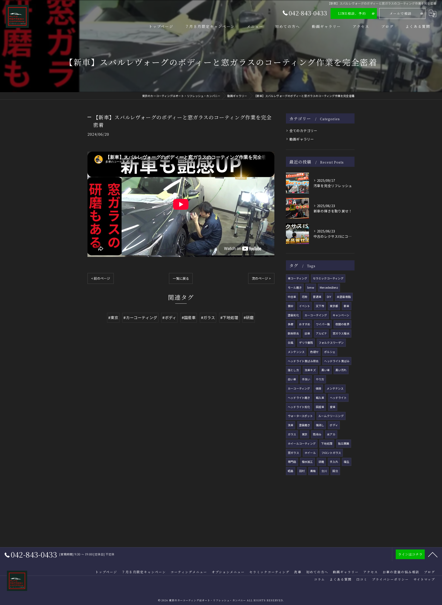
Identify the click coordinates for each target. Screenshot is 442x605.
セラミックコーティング (328, 278)
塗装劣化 (293, 315)
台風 (290, 342)
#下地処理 (229, 317)
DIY (329, 297)
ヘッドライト (338, 397)
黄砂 (290, 306)
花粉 (304, 297)
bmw (310, 287)
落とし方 (293, 370)
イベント (304, 306)
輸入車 (320, 397)
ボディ (334, 425)
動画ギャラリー (301, 139)
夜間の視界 (342, 324)
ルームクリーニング (331, 416)
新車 (346, 306)
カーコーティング (299, 388)
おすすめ (304, 324)
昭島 (290, 471)
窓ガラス (293, 453)
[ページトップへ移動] (432, 554)
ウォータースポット (300, 416)
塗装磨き (304, 425)
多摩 (290, 324)
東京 (304, 434)
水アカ (331, 434)
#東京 (113, 317)
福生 (346, 462)
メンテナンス (335, 388)
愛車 (332, 407)
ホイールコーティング (302, 443)
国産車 (320, 407)
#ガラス (208, 317)
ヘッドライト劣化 (299, 407)
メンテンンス (296, 352)
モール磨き (295, 287)
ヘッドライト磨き (299, 397)
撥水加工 (307, 462)
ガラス (292, 434)
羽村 (302, 471)
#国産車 (189, 317)
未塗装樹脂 (344, 297)
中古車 (292, 297)
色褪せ (314, 352)
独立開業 (343, 443)
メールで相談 (401, 13)
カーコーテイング (316, 315)
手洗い (306, 379)
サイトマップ (424, 579)
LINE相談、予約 (352, 13)
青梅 (313, 471)
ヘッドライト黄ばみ (336, 361)
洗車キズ (310, 370)
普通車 (317, 297)
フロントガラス (331, 453)
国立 (335, 471)
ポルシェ (329, 352)
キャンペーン (341, 315)
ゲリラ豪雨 (306, 342)
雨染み (317, 434)
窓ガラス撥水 (341, 333)
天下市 (320, 306)
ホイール (310, 453)
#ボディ (169, 317)
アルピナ (321, 333)
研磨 (321, 462)
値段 (318, 388)
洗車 (290, 425)
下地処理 (326, 443)
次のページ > (261, 278)
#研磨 (249, 317)
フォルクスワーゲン (331, 342)
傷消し (320, 425)
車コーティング (297, 278)
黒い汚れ (341, 370)
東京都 (334, 306)
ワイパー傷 (323, 324)
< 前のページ (100, 278)
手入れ (334, 462)
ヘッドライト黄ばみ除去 (303, 361)
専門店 (292, 462)
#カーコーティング (140, 317)
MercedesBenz (329, 287)
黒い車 (325, 370)
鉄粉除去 (293, 333)
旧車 (307, 333)
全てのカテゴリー (303, 130)
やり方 (320, 379)
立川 (324, 471)
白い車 (292, 379)
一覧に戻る (181, 278)
